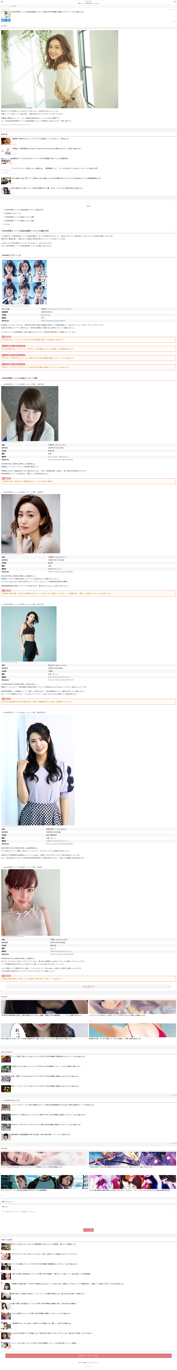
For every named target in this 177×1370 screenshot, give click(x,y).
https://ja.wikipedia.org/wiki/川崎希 (62, 954)
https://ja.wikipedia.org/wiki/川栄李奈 (60, 459)
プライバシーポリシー (93, 1362)
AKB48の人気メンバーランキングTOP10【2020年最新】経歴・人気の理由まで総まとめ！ (33, 340)
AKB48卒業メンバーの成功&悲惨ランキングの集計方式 (24, 210)
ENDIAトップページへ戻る (88, 1355)
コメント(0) (173, 21)
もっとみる (173, 1095)
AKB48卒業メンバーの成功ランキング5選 (19, 217)
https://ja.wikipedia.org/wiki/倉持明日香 (59, 844)
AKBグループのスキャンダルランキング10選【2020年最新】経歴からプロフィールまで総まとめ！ (36, 367)
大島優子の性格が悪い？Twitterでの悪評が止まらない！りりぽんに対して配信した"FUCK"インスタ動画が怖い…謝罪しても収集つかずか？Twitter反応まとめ (56, 593)
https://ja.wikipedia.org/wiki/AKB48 (53, 321)
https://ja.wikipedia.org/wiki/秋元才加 (60, 680)
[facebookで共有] (6, 20)
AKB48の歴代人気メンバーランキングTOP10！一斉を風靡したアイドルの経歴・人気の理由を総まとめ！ (38, 349)
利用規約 (84, 1362)
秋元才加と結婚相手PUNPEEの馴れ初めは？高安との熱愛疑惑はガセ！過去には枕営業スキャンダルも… (38, 701)
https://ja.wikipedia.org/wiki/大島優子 (60, 571)
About (79, 1362)
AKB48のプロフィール (13, 213)
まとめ (7, 224)
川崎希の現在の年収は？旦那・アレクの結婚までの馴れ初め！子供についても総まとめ (31, 979)
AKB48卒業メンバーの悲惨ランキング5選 (19, 220)
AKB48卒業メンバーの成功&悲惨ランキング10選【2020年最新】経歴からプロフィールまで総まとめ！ (48, 12)
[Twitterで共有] (2, 20)
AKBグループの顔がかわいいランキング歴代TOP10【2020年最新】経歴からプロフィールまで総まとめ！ (38, 358)
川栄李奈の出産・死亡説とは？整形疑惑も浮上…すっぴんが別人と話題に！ (28, 481)
